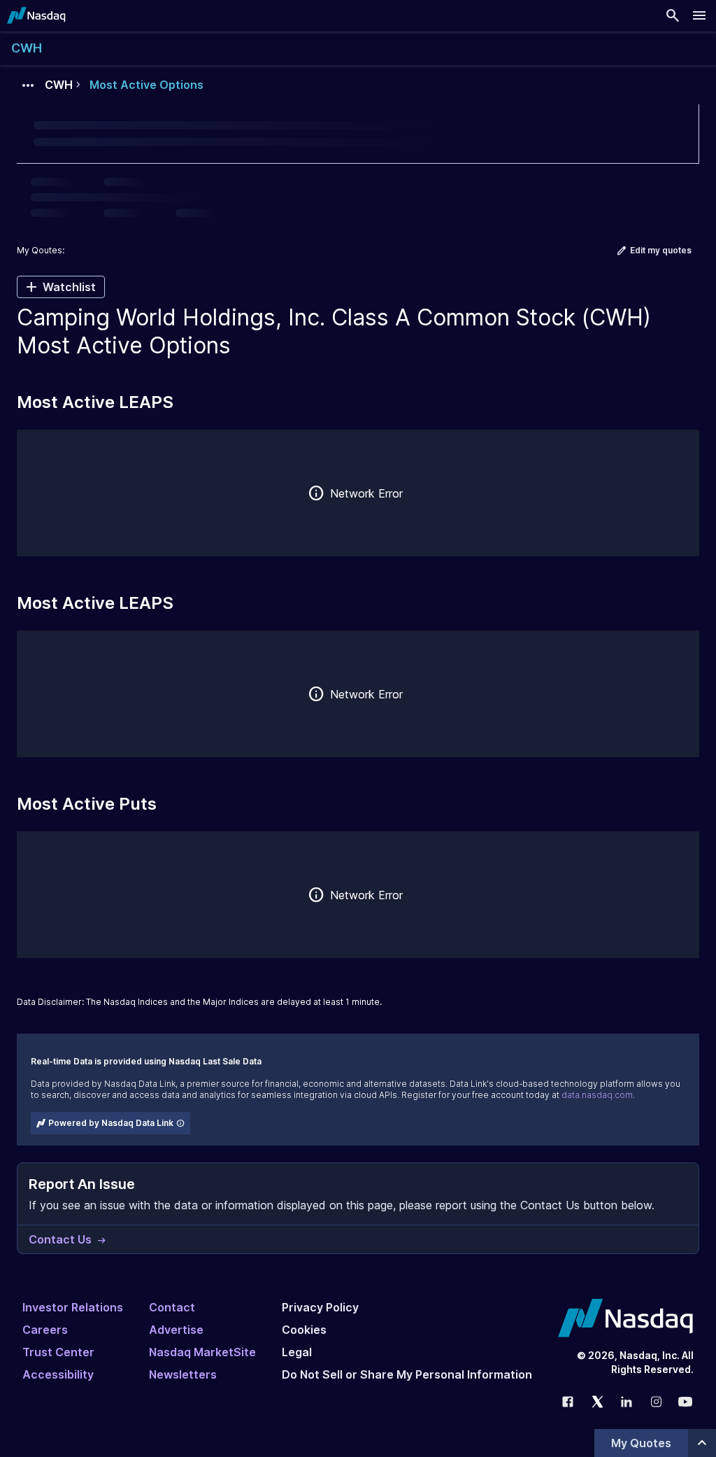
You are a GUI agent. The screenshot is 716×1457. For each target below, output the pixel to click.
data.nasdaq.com (597, 1095)
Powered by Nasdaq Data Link (110, 1123)
